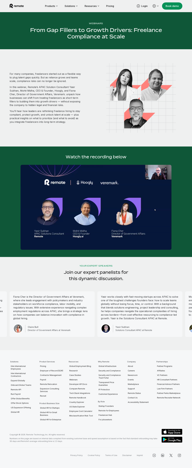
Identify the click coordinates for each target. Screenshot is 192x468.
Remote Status (134, 393)
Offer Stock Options (20, 403)
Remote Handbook (77, 398)
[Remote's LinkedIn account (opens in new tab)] (163, 455)
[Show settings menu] (162, 247)
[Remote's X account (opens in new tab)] (171, 455)
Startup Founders (106, 406)
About (130, 366)
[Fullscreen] (168, 247)
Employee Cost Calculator (80, 411)
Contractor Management (51, 375)
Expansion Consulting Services (49, 390)
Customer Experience (108, 394)
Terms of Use (111, 455)
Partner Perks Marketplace (168, 393)
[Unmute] (156, 247)
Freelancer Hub (105, 415)
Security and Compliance (110, 371)
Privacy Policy (76, 455)
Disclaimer (127, 455)
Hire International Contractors (18, 374)
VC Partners (162, 375)
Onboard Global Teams (21, 385)
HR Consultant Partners (167, 380)
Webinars (96, 23)
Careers (131, 371)
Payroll (43, 380)
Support (131, 389)
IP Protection (104, 389)
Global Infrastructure (107, 366)
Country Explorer (76, 402)
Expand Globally (18, 380)
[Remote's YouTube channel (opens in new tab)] (154, 455)
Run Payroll (16, 394)
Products (50, 6)
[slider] (91, 247)
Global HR (15, 412)
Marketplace (133, 384)
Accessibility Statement (138, 402)
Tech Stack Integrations (79, 393)
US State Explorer (77, 407)
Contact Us (133, 398)
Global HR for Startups (50, 408)
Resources (91, 6)
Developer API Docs (78, 384)
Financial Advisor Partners (168, 384)
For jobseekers (105, 419)
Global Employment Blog (80, 366)
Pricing (110, 6)
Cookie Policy (94, 455)
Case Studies (75, 375)
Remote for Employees (109, 410)
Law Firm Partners (165, 389)
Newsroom (133, 375)
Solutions (70, 6)
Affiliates (161, 371)
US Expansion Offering (21, 407)
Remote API (16, 389)
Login (144, 6)
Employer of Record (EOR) (51, 371)
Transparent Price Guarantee (106, 383)
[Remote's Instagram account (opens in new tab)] (179, 455)
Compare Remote (77, 389)
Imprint (140, 455)
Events (131, 380)
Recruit (43, 396)
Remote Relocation (48, 384)
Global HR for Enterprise (50, 419)
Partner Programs (164, 366)
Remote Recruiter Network (168, 398)
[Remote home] (17, 6)
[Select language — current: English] (155, 6)
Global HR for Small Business (48, 413)
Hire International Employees (18, 367)
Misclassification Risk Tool (81, 416)
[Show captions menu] (149, 247)
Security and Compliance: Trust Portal (110, 376)
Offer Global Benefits (20, 398)
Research (73, 371)
